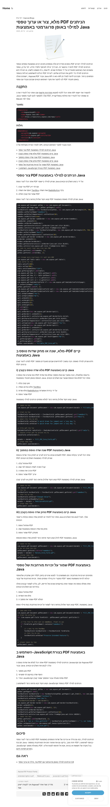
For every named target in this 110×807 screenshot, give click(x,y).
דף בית (19, 18)
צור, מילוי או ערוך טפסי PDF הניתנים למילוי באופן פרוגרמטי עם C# (46, 762)
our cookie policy (93, 788)
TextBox (35, 190)
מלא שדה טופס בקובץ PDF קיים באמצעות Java (38, 154)
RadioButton (54, 190)
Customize (79, 798)
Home (6, 8)
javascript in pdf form (60, 776)
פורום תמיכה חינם (23, 749)
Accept (88, 793)
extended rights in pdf (26, 776)
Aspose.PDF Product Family (27, 771)
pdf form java (76, 776)
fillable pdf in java (43, 776)
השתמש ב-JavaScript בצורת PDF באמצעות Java (39, 168)
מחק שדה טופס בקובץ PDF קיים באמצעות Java (38, 161)
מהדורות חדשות (45, 93)
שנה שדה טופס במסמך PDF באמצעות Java (36, 157)
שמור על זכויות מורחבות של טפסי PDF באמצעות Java (40, 164)
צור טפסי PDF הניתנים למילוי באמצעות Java (37, 150)
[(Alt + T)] (12, 8)
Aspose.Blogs (28, 18)
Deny (96, 798)
